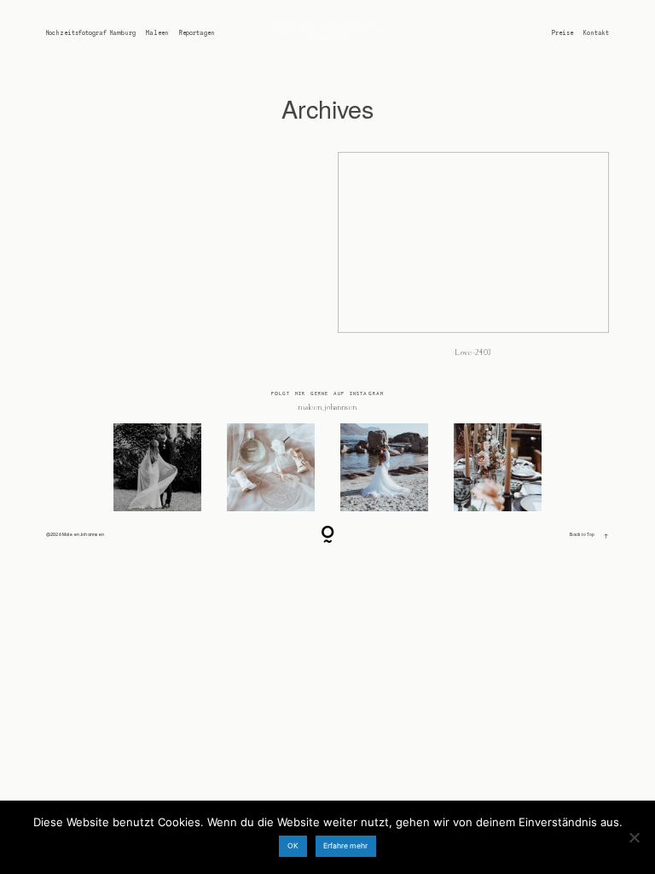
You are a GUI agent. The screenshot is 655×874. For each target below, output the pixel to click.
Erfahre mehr (345, 846)
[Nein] (633, 837)
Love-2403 (473, 262)
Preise (562, 33)
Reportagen (197, 33)
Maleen (157, 33)
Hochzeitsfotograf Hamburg (91, 33)
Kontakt (596, 33)
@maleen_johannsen (327, 407)
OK (293, 846)
